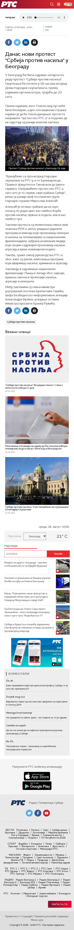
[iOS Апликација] (37, 652)
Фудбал (23, 843)
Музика (60, 854)
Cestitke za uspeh (16, 725)
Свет (46, 829)
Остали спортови (26, 848)
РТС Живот (27, 871)
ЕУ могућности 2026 (53, 837)
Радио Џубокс (29, 884)
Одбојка (60, 843)
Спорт (12, 843)
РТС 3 (34, 868)
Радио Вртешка (50, 884)
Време (35, 835)
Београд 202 (27, 882)
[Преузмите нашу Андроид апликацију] (37, 785)
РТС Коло (62, 871)
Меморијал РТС (49, 848)
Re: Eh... (10, 741)
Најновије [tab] (11, 546)
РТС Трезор (17, 873)
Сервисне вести (52, 835)
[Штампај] (34, 42)
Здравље (62, 857)
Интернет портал (37, 896)
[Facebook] (8, 42)
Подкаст (33, 837)
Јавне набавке (47, 893)
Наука (30, 860)
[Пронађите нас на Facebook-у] (37, 813)
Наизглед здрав (60, 862)
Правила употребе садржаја (51, 916)
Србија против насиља (21, 322)
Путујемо (28, 857)
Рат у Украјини (19, 835)
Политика (22, 829)
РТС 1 (13, 868)
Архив (42, 887)
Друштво (24, 832)
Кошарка (36, 843)
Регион (35, 829)
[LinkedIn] (25, 42)
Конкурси (65, 893)
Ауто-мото (58, 846)
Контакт (15, 893)
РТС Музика (35, 873)
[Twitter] (17, 42)
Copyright (26, 916)
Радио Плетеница (49, 882)
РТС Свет (46, 868)
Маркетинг (29, 893)
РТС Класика (45, 871)
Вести (10, 829)
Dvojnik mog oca (15, 696)
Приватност (12, 916)
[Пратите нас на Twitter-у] (29, 813)
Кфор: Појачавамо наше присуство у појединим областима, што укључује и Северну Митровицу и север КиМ (26, 597)
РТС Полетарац (54, 873)
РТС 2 (23, 868)
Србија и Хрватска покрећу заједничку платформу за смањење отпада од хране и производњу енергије (29, 628)
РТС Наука (62, 868)
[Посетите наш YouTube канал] (46, 813)
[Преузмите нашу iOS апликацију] (37, 776)
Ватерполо (28, 846)
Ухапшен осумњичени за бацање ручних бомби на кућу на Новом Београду (27, 579)
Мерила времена (58, 832)
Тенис (48, 843)
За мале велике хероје (35, 862)
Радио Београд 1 (26, 879)
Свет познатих (44, 857)
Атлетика (43, 846)
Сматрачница (16, 837)
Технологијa (12, 857)
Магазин (15, 854)
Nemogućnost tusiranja (19, 712)
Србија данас (59, 829)
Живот (27, 854)
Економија (39, 832)
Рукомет (13, 846)
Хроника (10, 832)
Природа (42, 860)
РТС (6, 893)
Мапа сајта (60, 904)
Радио (9, 879)
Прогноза (14, 536)
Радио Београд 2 (49, 879)
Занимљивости (43, 854)
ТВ (6, 868)
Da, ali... (10, 680)
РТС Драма (11, 871)
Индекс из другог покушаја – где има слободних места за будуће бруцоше (25, 564)
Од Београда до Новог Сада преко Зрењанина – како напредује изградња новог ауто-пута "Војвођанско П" (27, 612)
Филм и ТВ (17, 860)
